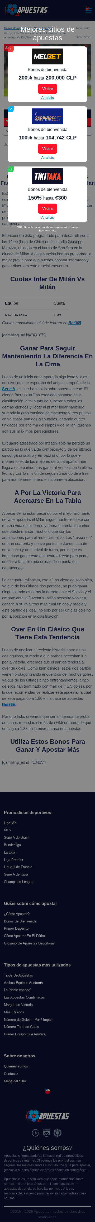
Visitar (47, 88)
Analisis (47, 97)
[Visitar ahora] (47, 56)
